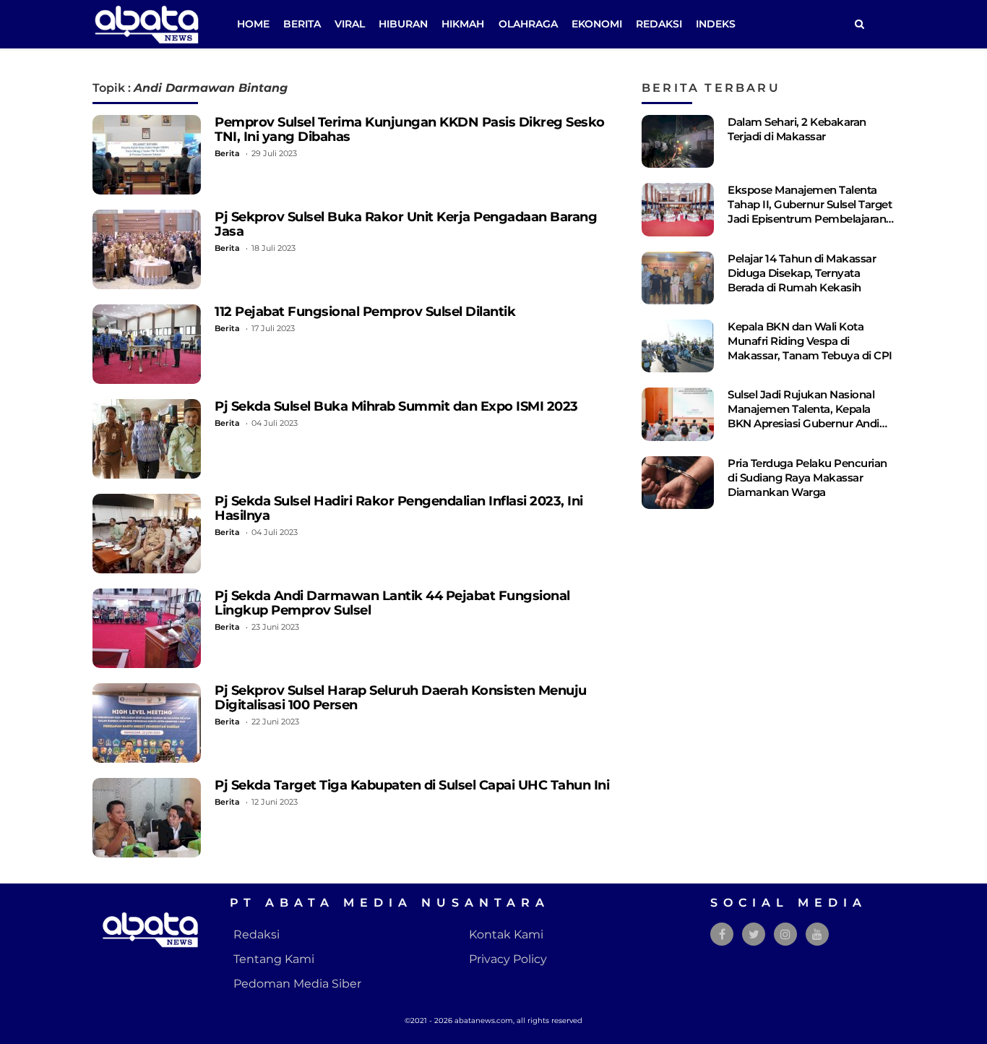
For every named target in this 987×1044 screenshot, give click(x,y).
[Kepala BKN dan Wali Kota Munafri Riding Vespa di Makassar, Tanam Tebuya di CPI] (678, 346)
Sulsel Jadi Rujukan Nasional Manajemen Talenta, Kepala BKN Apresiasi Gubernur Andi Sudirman (803, 416)
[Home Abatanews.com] (146, 23)
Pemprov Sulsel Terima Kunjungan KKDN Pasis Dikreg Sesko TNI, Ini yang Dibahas (410, 129)
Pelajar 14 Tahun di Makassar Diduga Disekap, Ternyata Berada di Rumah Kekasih (802, 273)
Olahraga (528, 23)
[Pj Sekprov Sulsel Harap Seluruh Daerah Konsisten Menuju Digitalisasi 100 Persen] (146, 723)
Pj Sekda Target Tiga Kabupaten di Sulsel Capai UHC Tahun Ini (412, 784)
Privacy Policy (508, 959)
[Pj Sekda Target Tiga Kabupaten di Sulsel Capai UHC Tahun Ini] (146, 817)
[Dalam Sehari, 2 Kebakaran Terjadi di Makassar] (678, 141)
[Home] (859, 24)
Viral (350, 23)
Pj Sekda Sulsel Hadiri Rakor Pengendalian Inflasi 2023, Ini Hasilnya (399, 508)
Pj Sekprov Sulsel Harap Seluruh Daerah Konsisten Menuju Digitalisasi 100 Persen (401, 697)
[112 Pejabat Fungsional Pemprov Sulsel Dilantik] (146, 344)
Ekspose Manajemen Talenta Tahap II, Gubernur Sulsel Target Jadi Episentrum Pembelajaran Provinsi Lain (810, 211)
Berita (302, 23)
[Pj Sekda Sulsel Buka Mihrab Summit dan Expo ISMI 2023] (146, 439)
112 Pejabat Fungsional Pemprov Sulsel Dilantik (365, 311)
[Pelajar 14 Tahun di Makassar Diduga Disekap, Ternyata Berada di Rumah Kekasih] (678, 278)
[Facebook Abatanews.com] (722, 934)
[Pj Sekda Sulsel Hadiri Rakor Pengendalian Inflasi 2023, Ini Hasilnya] (146, 533)
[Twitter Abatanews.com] (754, 934)
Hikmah (462, 23)
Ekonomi (597, 23)
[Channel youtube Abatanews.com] (817, 934)
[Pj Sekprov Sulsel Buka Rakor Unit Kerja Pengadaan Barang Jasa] (146, 249)
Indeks (716, 23)
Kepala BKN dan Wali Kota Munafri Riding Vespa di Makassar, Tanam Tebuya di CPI (810, 341)
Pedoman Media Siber (297, 983)
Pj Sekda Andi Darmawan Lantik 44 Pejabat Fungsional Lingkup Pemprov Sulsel (392, 602)
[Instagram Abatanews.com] (785, 934)
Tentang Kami (273, 959)
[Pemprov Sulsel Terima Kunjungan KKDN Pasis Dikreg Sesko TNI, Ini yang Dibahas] (146, 154)
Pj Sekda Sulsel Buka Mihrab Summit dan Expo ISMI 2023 (396, 406)
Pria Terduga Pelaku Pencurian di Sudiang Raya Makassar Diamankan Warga (807, 477)
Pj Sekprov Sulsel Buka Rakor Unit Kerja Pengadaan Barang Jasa (406, 224)
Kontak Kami (506, 934)
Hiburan (403, 23)
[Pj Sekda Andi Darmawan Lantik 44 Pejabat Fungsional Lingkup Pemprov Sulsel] (146, 628)
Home (253, 23)
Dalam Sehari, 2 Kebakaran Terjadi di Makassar (797, 129)
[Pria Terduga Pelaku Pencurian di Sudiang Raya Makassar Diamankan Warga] (678, 482)
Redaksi (659, 23)
